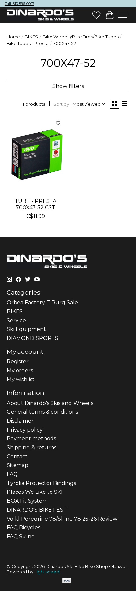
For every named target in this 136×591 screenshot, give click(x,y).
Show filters (68, 86)
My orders (20, 370)
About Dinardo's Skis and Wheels (50, 403)
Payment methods (31, 439)
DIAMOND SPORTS (32, 338)
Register (18, 361)
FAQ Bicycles (23, 527)
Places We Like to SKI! (35, 492)
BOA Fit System (27, 501)
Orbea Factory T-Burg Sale (42, 302)
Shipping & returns (31, 447)
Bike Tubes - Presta (28, 43)
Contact (17, 456)
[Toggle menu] (122, 15)
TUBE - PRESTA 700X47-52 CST (35, 204)
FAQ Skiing (21, 536)
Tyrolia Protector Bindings (41, 483)
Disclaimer (20, 421)
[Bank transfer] (66, 581)
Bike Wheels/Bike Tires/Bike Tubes (81, 36)
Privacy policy (25, 430)
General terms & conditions (42, 412)
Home (13, 36)
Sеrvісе (16, 320)
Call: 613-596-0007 (19, 3)
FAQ (12, 474)
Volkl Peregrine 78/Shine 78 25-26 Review (62, 519)
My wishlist (21, 379)
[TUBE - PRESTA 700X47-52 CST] (36, 155)
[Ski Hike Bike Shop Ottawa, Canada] (40, 15)
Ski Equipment (26, 329)
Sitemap (17, 465)
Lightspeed (46, 571)
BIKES (31, 36)
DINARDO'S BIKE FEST (37, 510)
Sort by (61, 104)
